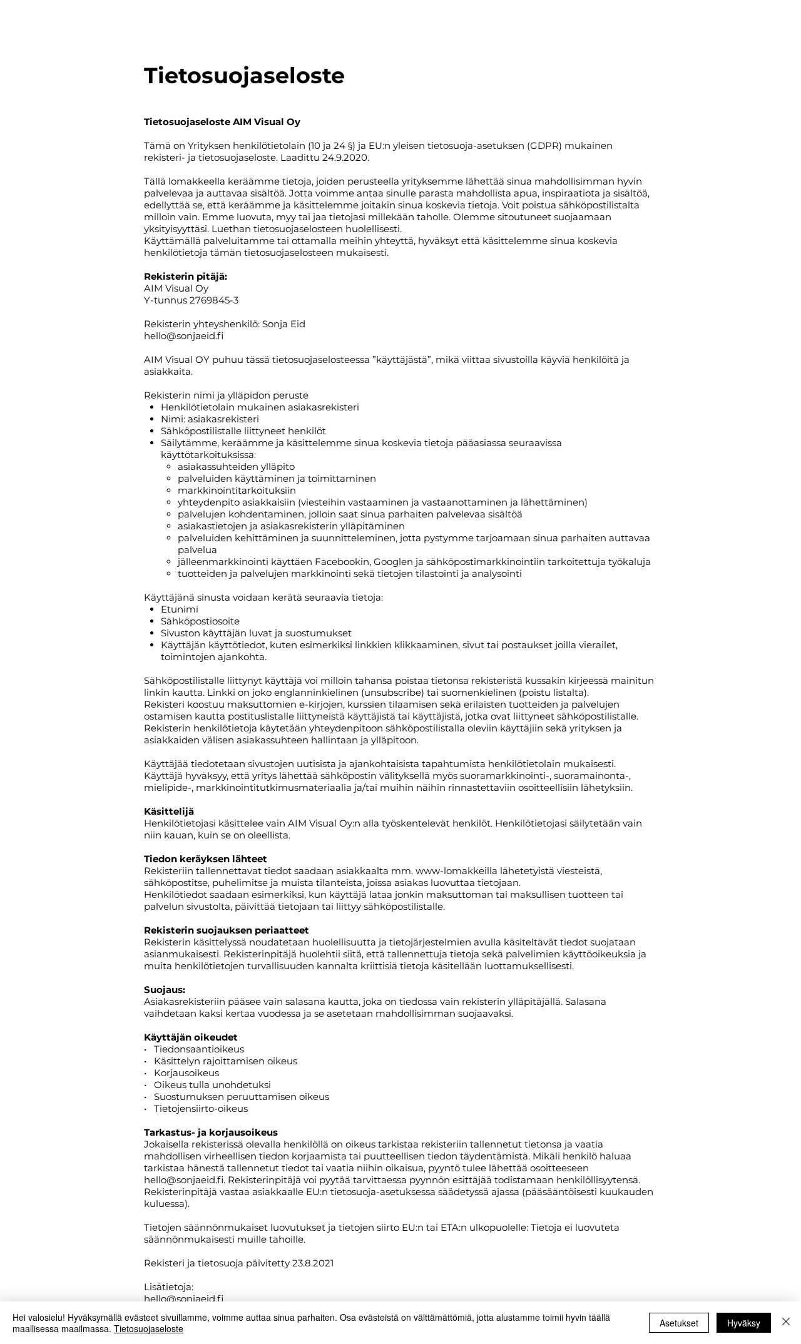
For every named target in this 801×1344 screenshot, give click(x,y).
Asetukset (679, 1322)
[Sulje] (785, 1322)
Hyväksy (743, 1322)
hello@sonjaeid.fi (183, 336)
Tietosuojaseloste (148, 1328)
